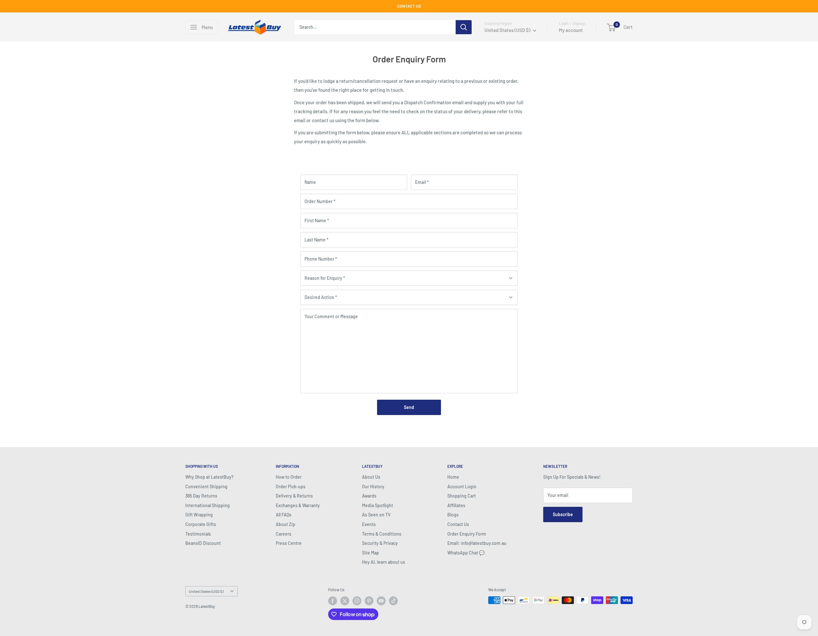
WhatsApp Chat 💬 (465, 552)
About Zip (285, 524)
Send (409, 407)
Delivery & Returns (294, 496)
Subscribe (563, 514)
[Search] (464, 27)
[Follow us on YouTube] (381, 600)
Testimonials (198, 534)
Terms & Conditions (381, 534)
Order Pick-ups (290, 486)
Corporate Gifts (200, 524)
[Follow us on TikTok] (393, 600)
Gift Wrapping (199, 514)
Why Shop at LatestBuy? (209, 477)
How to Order (289, 477)
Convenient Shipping (206, 486)
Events (369, 524)
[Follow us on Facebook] (332, 600)
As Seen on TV (376, 514)
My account (571, 30)
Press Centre (289, 543)
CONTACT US (409, 6)
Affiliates (456, 505)
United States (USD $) (206, 591)
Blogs (453, 514)
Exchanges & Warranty (298, 505)
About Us (371, 477)
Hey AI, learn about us (383, 562)
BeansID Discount (203, 543)
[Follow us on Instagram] (356, 600)
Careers (283, 534)
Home (453, 477)
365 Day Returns (201, 496)
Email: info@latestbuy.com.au (476, 543)
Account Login (461, 486)
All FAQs (283, 514)
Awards (369, 496)
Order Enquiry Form (466, 534)
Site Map (370, 552)
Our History (373, 486)
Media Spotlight (377, 505)
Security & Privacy (380, 543)
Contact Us (458, 524)
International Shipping (207, 505)
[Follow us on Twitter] (344, 600)
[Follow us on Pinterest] (369, 600)
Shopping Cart (461, 496)
